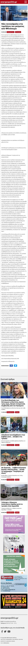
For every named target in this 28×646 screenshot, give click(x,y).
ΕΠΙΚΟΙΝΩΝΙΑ (9, 639)
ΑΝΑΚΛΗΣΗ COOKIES (10, 641)
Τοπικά (17, 412)
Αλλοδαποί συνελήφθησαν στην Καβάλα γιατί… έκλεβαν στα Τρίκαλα (13, 436)
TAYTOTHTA (3, 639)
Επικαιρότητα (10, 32)
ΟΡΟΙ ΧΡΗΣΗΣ (15, 639)
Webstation (6, 642)
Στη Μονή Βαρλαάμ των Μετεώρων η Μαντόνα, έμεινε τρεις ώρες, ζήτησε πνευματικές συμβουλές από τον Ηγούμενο (13, 403)
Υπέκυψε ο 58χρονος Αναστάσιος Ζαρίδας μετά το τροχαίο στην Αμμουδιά (12, 504)
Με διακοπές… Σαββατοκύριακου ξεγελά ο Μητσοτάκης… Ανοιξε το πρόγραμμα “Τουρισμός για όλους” (13, 470)
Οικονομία (18, 32)
